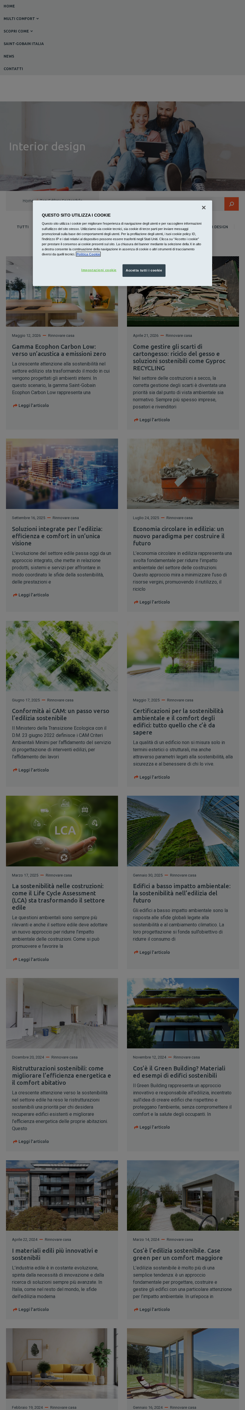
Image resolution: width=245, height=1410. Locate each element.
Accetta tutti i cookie (144, 270)
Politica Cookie (88, 254)
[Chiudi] (203, 207)
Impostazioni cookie (99, 270)
